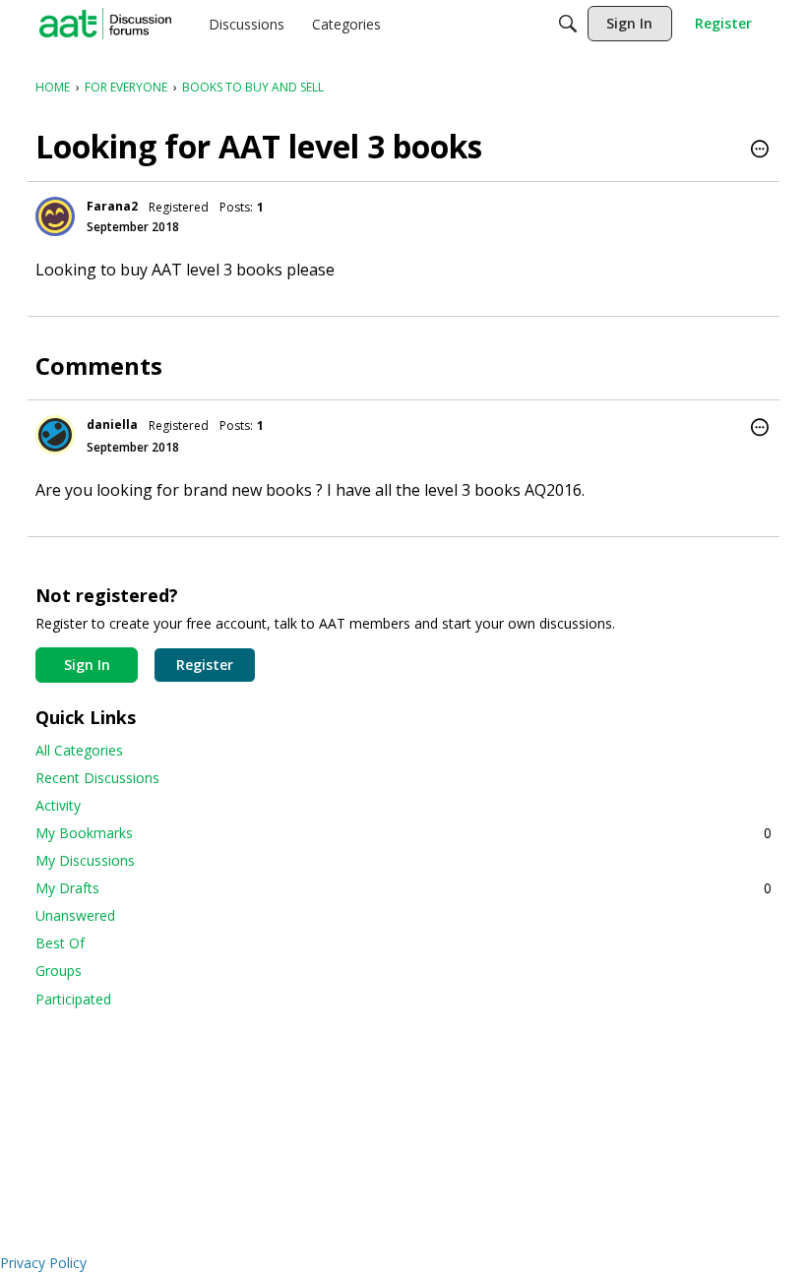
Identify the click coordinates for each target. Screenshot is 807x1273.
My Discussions (85, 860)
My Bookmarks (403, 832)
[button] (760, 150)
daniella (112, 424)
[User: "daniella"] (55, 435)
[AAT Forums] (105, 23)
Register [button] (204, 664)
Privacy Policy (43, 1262)
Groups (58, 970)
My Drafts (403, 888)
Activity (58, 805)
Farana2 (112, 206)
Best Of (60, 943)
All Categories (79, 750)
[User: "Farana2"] (55, 216)
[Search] (568, 23)
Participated (73, 999)
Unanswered (75, 915)
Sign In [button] (87, 664)
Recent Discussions (97, 777)
